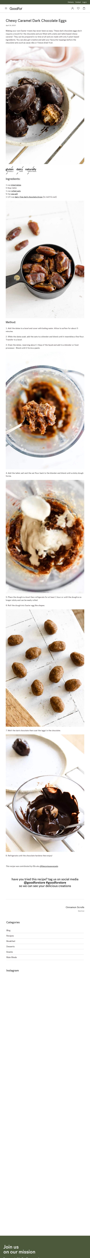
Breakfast (10, 941)
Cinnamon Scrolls (75, 907)
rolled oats (16, 191)
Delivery (71, 2)
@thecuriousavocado (49, 866)
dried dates (16, 185)
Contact (78, 2)
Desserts (10, 946)
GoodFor (16, 8)
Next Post (81, 911)
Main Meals (11, 957)
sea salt (14, 194)
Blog (8, 930)
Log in (84, 2)
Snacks (9, 952)
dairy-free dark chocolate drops (28, 197)
